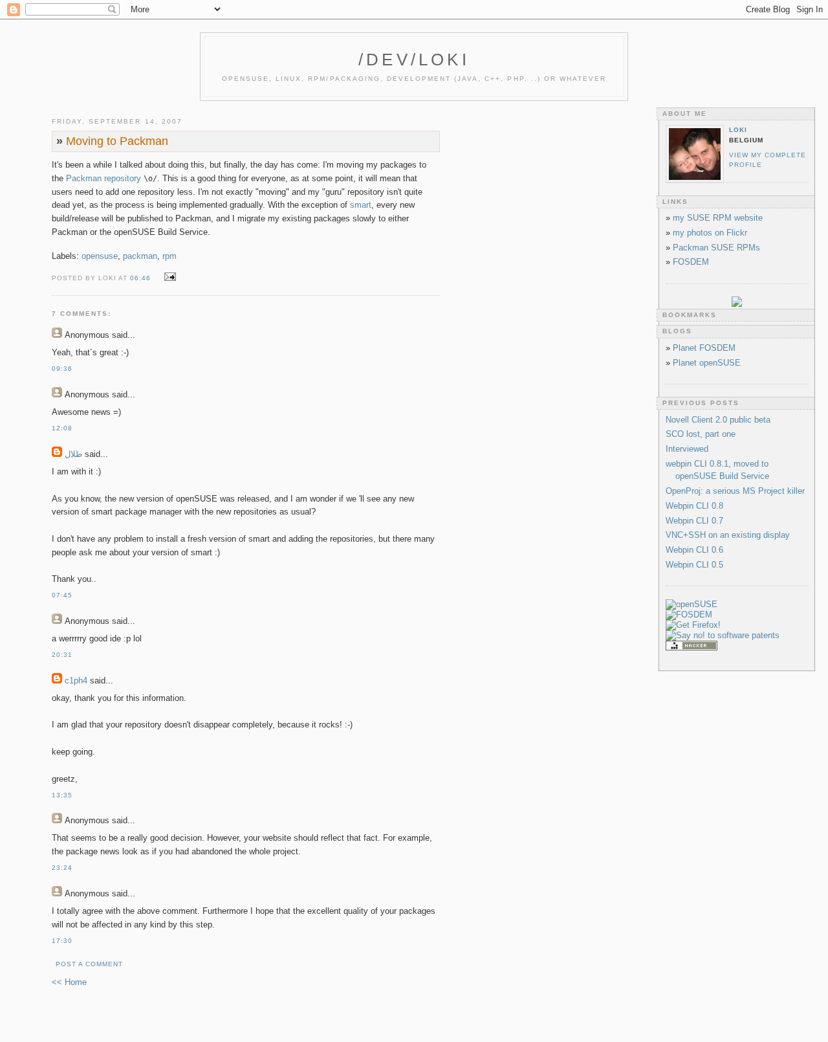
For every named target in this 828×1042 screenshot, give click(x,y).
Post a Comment (89, 964)
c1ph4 (76, 680)
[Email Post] (168, 277)
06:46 (140, 278)
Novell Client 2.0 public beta (718, 420)
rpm (169, 256)
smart (360, 205)
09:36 (62, 368)
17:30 (62, 940)
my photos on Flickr (710, 233)
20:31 (62, 654)
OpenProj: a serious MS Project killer (735, 491)
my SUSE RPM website (718, 218)
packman (140, 256)
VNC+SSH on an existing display (728, 535)
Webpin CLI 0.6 (694, 550)
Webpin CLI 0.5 (694, 565)
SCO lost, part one (700, 434)
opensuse (100, 256)
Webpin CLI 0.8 (694, 506)
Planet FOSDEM (704, 348)
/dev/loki (414, 59)
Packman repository (103, 178)
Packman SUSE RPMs (716, 247)
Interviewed (687, 449)
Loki (738, 129)
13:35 (62, 795)
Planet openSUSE (707, 363)
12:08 (62, 428)
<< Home (69, 982)
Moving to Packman (112, 141)
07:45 (62, 595)
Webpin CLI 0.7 (694, 521)
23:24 (62, 867)
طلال (73, 454)
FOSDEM (691, 262)
